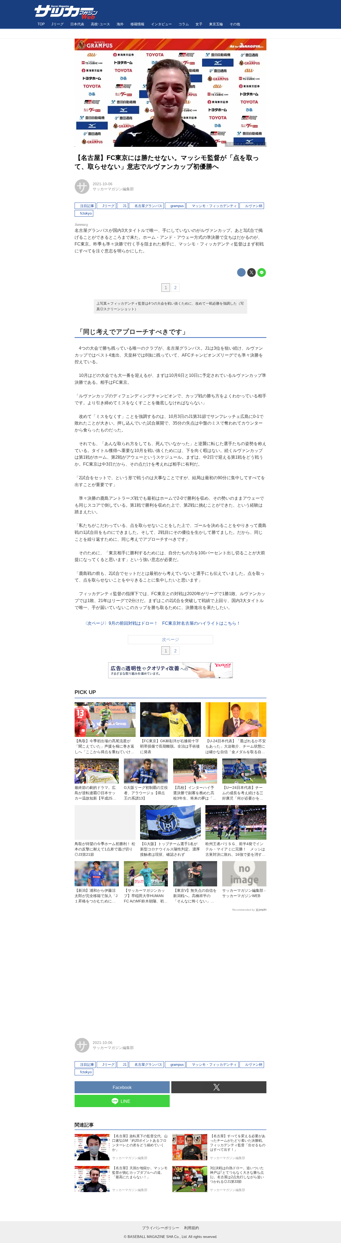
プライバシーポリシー (160, 1228)
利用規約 (191, 1228)
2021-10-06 (102, 184)
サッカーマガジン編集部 (113, 189)
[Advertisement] (170, 972)
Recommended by (243, 909)
